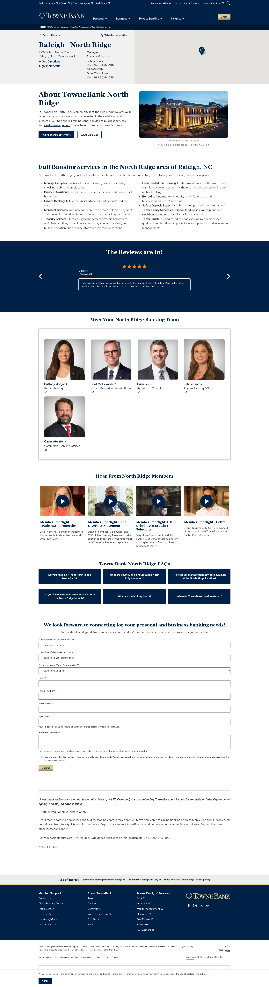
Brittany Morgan (97, 56)
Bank (41, 3)
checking (49, 187)
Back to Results (51, 35)
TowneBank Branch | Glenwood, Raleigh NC (104, 879)
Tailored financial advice (81, 201)
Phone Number (46, 690)
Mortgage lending (183, 210)
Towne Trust (144, 924)
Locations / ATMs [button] (159, 3)
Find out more (202, 973)
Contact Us (45, 898)
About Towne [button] (190, 3)
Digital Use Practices (47, 957)
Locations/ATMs (48, 919)
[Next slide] (228, 276)
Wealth (65, 3)
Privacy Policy (87, 957)
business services (115, 121)
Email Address (46, 703)
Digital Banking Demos (51, 903)
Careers (92, 903)
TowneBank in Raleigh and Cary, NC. (145, 879)
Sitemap (115, 957)
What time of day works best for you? (57, 652)
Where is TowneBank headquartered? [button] (199, 596)
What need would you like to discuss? (57, 639)
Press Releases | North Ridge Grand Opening (187, 879)
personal (190, 187)
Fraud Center (46, 908)
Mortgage (86, 3)
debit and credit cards (70, 187)
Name (42, 677)
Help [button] (176, 3)
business (207, 187)
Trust (75, 3)
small (108, 192)
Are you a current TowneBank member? (58, 665)
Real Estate (102, 3)
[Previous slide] (40, 276)
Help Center (46, 914)
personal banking (89, 121)
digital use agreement (216, 756)
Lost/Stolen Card (48, 924)
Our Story (93, 919)
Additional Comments (49, 732)
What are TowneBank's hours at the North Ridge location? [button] (134, 576)
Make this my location (115, 35)
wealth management (57, 125)
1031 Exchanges (145, 929)
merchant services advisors (91, 210)
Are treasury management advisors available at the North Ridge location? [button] (199, 576)
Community (94, 908)
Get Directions (49, 61)
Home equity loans (180, 196)
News (91, 924)
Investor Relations (213, 3)
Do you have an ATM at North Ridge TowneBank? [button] (69, 576)
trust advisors (187, 219)
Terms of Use (102, 957)
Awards (92, 898)
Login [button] (224, 16)
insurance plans (206, 210)
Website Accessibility (69, 957)
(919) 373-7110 (51, 66)
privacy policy (58, 760)
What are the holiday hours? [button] (134, 596)
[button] (228, 3)
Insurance (52, 3)
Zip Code (43, 716)
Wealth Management (150, 908)
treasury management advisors (92, 219)
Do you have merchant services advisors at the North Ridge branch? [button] (70, 596)
